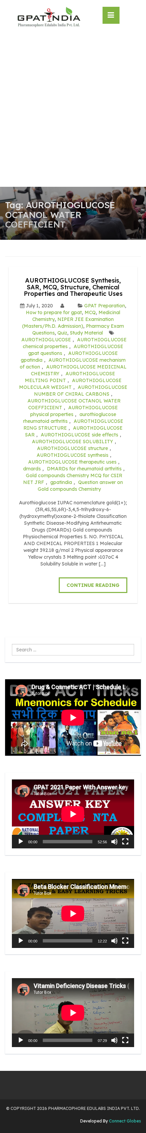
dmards (32, 469)
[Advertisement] (73, 110)
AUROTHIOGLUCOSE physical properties (74, 410)
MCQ (90, 312)
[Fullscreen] (125, 841)
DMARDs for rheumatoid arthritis (84, 469)
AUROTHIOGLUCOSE (46, 340)
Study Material (86, 333)
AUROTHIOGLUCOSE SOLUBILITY (72, 441)
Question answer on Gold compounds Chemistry (80, 485)
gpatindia (61, 482)
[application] (73, 813)
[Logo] (48, 17)
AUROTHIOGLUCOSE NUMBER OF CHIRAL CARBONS (80, 390)
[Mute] (114, 841)
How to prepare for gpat (54, 312)
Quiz (62, 333)
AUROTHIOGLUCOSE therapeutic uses (72, 462)
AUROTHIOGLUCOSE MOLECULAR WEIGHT (70, 383)
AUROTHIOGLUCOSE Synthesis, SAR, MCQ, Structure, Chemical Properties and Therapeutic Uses (73, 287)
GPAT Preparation (104, 306)
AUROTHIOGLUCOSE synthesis (72, 455)
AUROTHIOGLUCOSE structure (72, 448)
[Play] (20, 841)
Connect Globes (124, 1120)
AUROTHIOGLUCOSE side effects (79, 435)
